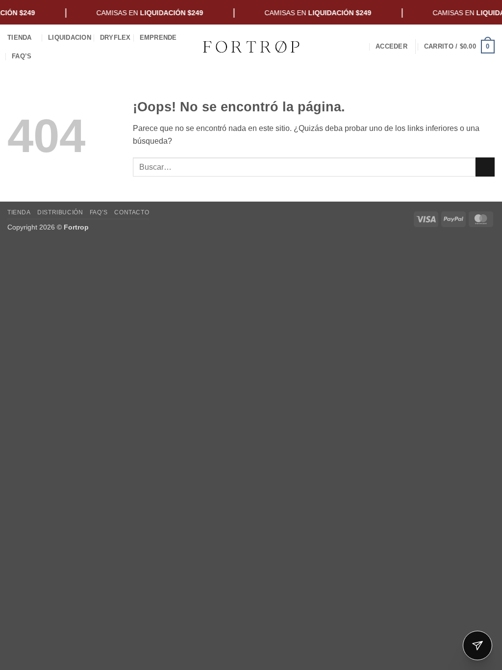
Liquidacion (69, 37)
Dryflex (115, 37)
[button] (391, 46)
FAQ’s (21, 56)
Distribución (60, 212)
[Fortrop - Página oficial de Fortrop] (251, 46)
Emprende (158, 37)
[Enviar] (485, 167)
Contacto (131, 212)
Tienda (19, 37)
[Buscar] (363, 46)
